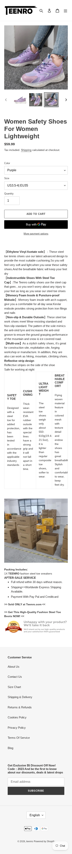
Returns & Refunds (20, 707)
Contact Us (15, 676)
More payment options (36, 233)
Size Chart (14, 687)
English (35, 815)
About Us (13, 666)
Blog (10, 748)
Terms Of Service (19, 737)
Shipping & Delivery (20, 697)
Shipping (26, 149)
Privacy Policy (17, 727)
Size (6, 178)
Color (7, 163)
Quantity (9, 193)
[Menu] (65, 10)
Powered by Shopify (44, 841)
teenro (29, 841)
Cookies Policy (17, 717)
